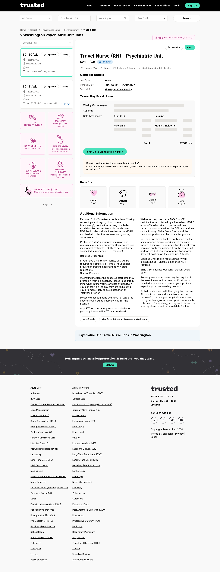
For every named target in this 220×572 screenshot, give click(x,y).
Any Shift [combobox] (142, 18)
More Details (88, 319)
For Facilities (162, 5)
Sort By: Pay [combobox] (30, 42)
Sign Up (192, 5)
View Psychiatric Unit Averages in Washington (125, 319)
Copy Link (51, 54)
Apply (65, 54)
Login (177, 5)
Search (186, 18)
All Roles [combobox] (27, 18)
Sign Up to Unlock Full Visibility (105, 151)
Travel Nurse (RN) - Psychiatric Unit (121, 56)
